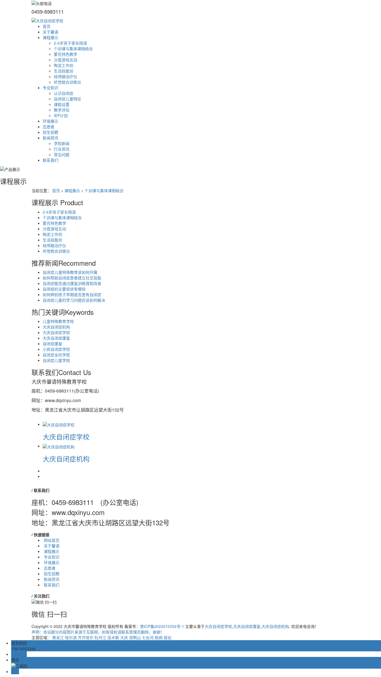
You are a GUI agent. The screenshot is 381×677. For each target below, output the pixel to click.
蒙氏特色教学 (65, 54)
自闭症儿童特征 (67, 98)
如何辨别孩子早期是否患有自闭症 (72, 294)
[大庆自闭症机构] (58, 446)
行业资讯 (61, 149)
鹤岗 (159, 637)
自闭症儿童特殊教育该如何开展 (70, 272)
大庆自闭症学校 (56, 332)
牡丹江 (100, 637)
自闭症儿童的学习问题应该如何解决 (74, 300)
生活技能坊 (63, 71)
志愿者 (48, 126)
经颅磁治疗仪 (65, 76)
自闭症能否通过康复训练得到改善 (72, 283)
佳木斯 (113, 637)
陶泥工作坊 (63, 65)
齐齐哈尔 (85, 637)
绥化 (168, 637)
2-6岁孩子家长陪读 (70, 43)
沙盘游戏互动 (65, 59)
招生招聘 (50, 132)
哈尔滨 (71, 637)
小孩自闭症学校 (56, 349)
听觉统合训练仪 (67, 82)
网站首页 (51, 540)
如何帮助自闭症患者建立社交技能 (72, 278)
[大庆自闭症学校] (58, 424)
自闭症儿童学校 (56, 360)
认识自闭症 (63, 93)
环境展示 (50, 121)
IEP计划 (61, 115)
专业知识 (50, 87)
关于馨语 (50, 32)
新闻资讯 (50, 138)
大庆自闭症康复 (56, 338)
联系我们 (50, 160)
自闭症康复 (52, 343)
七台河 (148, 637)
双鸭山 (135, 637)
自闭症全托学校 (56, 354)
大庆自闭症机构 (56, 327)
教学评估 (61, 110)
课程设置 (61, 104)
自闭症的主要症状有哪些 (64, 289)
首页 (46, 26)
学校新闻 (61, 143)
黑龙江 (58, 637)
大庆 (124, 637)
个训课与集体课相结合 (73, 48)
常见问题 (61, 154)
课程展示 (50, 37)
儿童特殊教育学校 (58, 321)
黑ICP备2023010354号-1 (162, 626)
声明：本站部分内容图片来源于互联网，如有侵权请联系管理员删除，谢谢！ (98, 632)
